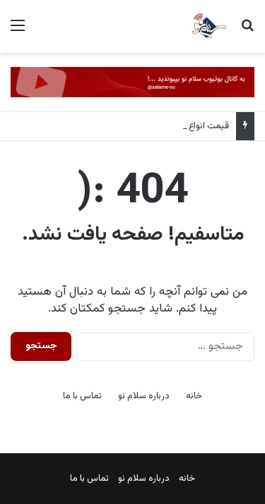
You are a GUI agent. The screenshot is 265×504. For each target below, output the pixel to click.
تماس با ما (82, 396)
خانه (194, 396)
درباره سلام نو (144, 396)
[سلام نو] (208, 26)
